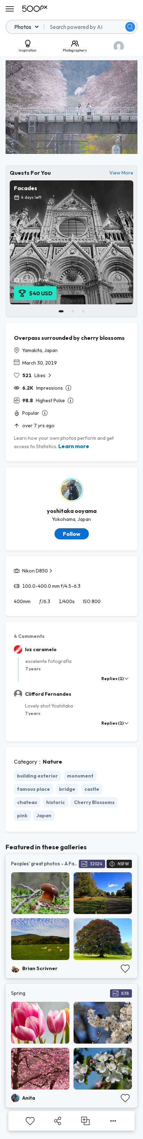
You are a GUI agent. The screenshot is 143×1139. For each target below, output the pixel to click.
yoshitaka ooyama (71, 510)
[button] (130, 26)
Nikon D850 (35, 571)
